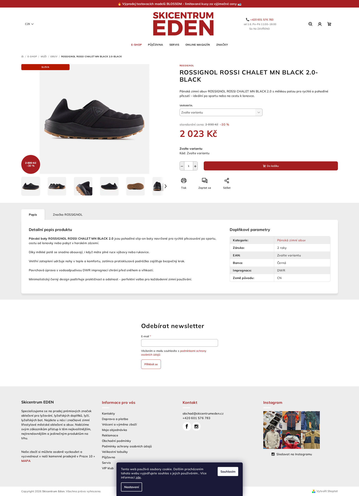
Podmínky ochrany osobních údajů (127, 446)
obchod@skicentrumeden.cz (203, 413)
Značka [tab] (68, 214)
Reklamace (110, 435)
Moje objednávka (114, 430)
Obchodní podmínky (116, 441)
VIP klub (108, 468)
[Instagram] (196, 426)
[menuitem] (136, 44)
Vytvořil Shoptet (327, 491)
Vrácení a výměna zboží (119, 424)
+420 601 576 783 (197, 418)
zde (138, 477)
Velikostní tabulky (115, 452)
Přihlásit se (151, 364)
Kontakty (108, 413)
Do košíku (273, 166)
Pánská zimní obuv (291, 240)
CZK (27, 24)
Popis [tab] (33, 214)
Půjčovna (108, 457)
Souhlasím (227, 471)
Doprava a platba (115, 419)
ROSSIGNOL (187, 65)
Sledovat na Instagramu (294, 454)
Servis (106, 463)
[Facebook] (187, 426)
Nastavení (131, 487)
